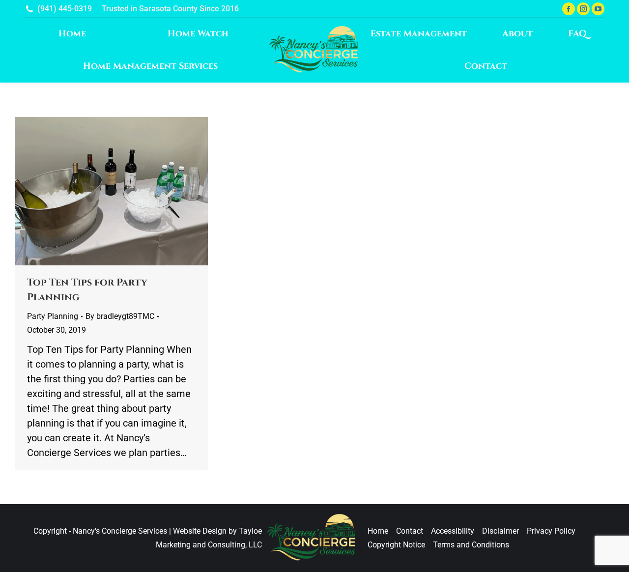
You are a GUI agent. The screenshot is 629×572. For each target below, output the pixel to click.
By (120, 316)
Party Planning (52, 316)
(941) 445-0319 (64, 8)
